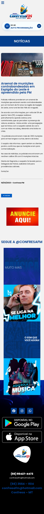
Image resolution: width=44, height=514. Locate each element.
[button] (6, 195)
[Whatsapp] (30, 411)
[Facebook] (14, 411)
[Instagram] (22, 411)
